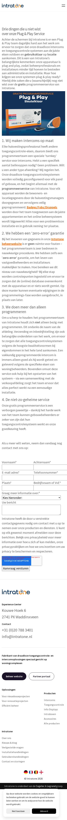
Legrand (51, 786)
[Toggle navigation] (62, 5)
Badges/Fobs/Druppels (42, 207)
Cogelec (40, 786)
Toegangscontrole (54, 704)
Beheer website (14, 676)
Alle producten (52, 723)
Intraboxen (50, 714)
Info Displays (51, 709)
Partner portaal (41, 676)
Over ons (6, 738)
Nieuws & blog (9, 742)
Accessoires (50, 718)
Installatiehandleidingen (15, 752)
